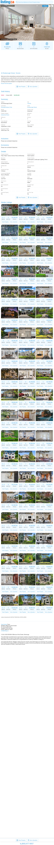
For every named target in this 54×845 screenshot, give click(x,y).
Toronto (29, 103)
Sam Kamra (4, 624)
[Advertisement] (27, 61)
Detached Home (5, 115)
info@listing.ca (4, 630)
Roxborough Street (32, 107)
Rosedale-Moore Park (6, 107)
